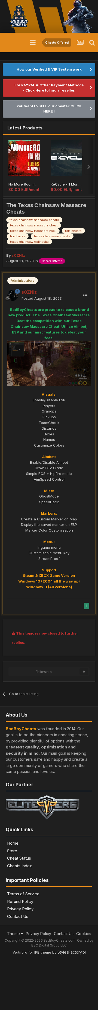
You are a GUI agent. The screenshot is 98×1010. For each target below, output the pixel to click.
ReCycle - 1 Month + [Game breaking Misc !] (66, 184)
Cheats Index (19, 865)
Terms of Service (23, 893)
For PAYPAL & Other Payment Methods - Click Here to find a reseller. (49, 88)
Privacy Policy (20, 908)
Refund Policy (20, 901)
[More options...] (85, 295)
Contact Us (17, 916)
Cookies (83, 933)
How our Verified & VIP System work (49, 69)
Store (12, 850)
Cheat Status (19, 858)
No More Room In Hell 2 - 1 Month (24, 184)
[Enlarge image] (49, 363)
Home (13, 843)
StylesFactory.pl (71, 952)
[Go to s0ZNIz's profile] (12, 295)
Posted (42, 298)
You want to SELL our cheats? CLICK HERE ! (49, 109)
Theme (14, 933)
